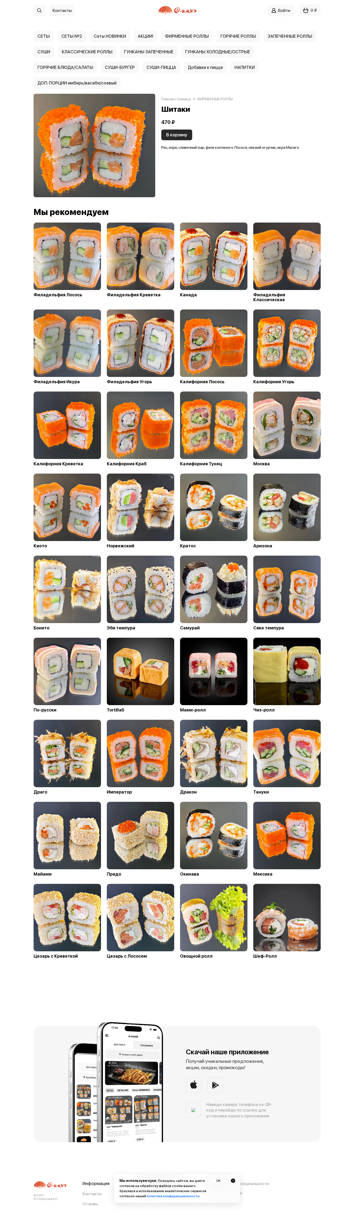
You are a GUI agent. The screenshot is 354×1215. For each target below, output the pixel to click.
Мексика (262, 874)
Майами (43, 874)
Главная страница (176, 99)
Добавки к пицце (205, 67)
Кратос (188, 545)
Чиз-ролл (264, 710)
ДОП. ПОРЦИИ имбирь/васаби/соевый (77, 82)
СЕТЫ (43, 36)
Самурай (190, 628)
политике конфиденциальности (173, 1196)
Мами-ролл (193, 710)
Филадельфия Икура (57, 381)
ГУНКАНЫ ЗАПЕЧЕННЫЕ (148, 51)
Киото (40, 545)
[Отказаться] (233, 1181)
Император (119, 792)
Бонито (41, 628)
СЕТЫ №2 (71, 36)
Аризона (262, 545)
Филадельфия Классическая (269, 297)
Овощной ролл (196, 956)
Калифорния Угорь (273, 381)
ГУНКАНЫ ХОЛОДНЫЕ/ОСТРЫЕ (217, 51)
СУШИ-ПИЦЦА (161, 67)
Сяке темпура (268, 628)
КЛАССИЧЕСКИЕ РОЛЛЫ (87, 51)
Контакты (92, 1193)
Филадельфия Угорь (129, 381)
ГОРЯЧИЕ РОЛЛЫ (238, 36)
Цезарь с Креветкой (56, 956)
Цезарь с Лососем (127, 956)
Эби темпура (121, 628)
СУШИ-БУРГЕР (120, 67)
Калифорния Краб (126, 463)
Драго (40, 792)
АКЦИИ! (145, 36)
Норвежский (120, 545)
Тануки (261, 792)
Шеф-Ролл (265, 956)
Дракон (188, 792)
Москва (261, 463)
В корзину (176, 134)
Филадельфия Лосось (58, 294)
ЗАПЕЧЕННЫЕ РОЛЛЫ (290, 36)
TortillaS (115, 710)
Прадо (114, 874)
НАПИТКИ (245, 67)
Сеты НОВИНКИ (110, 36)
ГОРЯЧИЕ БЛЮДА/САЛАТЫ (65, 67)
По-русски (45, 710)
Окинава (189, 874)
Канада (188, 294)
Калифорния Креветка (58, 463)
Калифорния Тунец (201, 463)
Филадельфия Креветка (134, 294)
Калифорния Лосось (202, 381)
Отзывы (90, 1203)
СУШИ (43, 51)
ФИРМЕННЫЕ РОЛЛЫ (187, 36)
